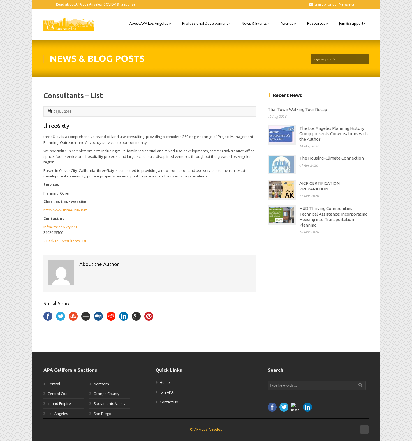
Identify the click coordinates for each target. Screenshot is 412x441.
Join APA (166, 392)
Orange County (106, 393)
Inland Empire (59, 403)
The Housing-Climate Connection (331, 158)
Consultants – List (73, 96)
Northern (101, 383)
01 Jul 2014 (62, 111)
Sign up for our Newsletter (335, 4)
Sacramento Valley (110, 403)
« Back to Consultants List (64, 240)
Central (54, 383)
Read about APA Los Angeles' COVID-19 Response (95, 4)
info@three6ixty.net (60, 226)
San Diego (102, 413)
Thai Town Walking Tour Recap (297, 109)
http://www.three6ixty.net (65, 210)
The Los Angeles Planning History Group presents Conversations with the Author (333, 134)
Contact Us (169, 402)
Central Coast (59, 393)
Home (165, 382)
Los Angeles (58, 413)
